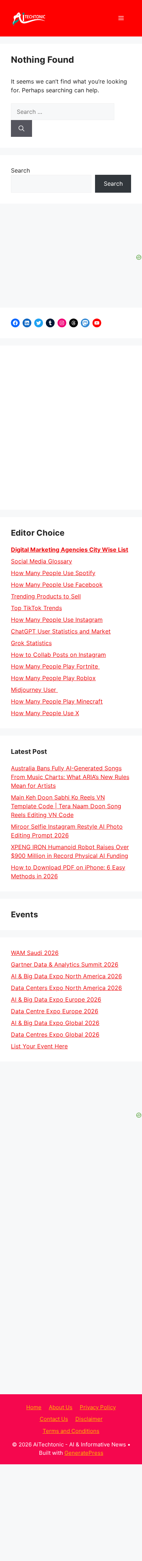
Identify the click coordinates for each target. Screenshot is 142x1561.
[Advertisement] (71, 427)
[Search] (21, 128)
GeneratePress (83, 1415)
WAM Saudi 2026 (35, 952)
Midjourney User (34, 689)
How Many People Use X (45, 713)
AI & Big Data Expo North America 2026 (66, 976)
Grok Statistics (31, 643)
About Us (60, 1370)
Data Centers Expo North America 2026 (66, 987)
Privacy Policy (98, 1370)
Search (20, 170)
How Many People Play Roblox (53, 678)
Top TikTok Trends (36, 608)
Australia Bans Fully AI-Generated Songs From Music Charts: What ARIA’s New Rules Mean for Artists (70, 776)
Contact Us (54, 1382)
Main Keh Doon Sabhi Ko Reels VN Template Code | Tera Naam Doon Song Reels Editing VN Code (66, 806)
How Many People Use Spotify (53, 573)
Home (34, 1370)
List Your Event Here (39, 1046)
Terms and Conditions (71, 1394)
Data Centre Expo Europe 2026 (54, 1011)
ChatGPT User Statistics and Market (61, 631)
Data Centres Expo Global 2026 (55, 1034)
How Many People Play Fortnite (55, 666)
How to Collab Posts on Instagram (58, 654)
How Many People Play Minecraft (57, 701)
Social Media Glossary (41, 561)
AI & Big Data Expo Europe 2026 (56, 999)
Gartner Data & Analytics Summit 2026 (64, 964)
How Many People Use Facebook (57, 584)
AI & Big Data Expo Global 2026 (55, 1022)
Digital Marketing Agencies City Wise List (69, 549)
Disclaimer (89, 1382)
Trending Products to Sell (46, 596)
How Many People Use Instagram (57, 619)
